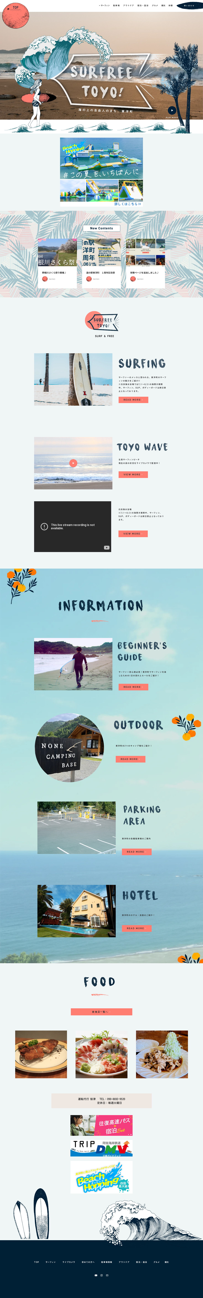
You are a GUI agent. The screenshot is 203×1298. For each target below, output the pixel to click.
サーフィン (51, 1262)
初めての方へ (88, 1262)
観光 (163, 5)
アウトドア (128, 5)
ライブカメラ (68, 1262)
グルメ (155, 5)
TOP (36, 1262)
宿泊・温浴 (143, 5)
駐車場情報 (106, 1262)
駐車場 (116, 5)
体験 (170, 5)
